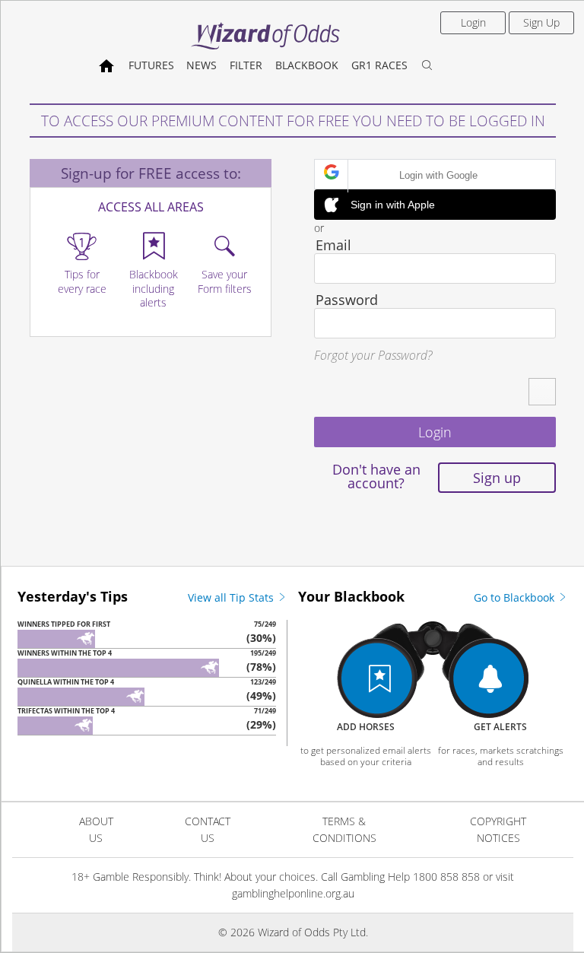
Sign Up (541, 22)
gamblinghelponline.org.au (293, 893)
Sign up (497, 478)
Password (347, 300)
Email (333, 245)
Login (473, 22)
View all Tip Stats (232, 597)
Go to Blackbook (515, 597)
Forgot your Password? (373, 355)
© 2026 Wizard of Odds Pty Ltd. (293, 932)
